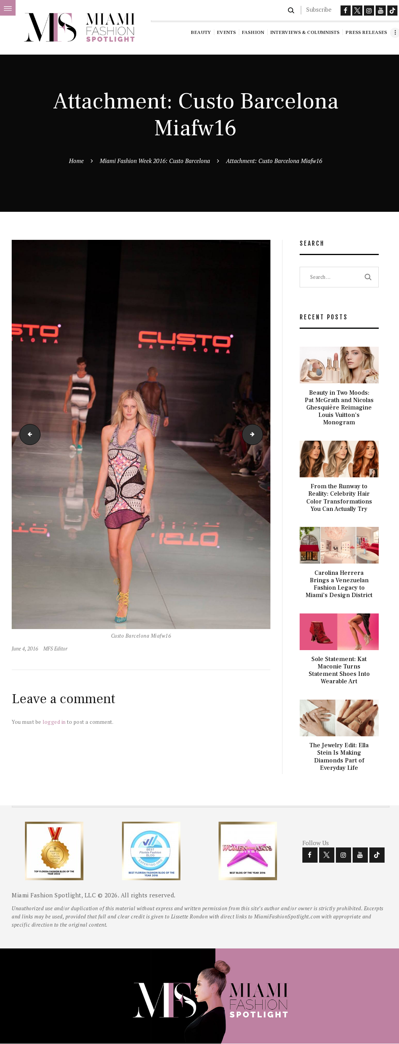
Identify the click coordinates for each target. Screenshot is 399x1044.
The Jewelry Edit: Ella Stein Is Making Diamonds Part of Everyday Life (339, 757)
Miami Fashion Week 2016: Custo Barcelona (155, 161)
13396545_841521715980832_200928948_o (27, 434)
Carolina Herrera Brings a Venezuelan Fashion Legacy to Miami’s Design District (339, 584)
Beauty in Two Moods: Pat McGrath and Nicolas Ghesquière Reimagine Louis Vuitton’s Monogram (339, 408)
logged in (54, 721)
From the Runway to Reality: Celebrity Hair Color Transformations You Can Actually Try (339, 498)
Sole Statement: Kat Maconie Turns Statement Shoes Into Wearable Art (339, 671)
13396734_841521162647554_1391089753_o (260, 434)
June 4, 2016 (25, 648)
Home (76, 161)
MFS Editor (55, 648)
